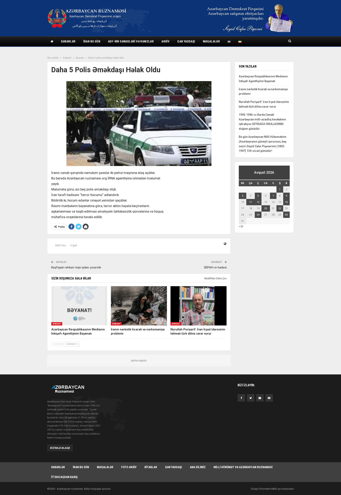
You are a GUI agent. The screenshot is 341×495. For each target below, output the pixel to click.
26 (258, 214)
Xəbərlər (68, 41)
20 (265, 208)
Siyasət (56, 324)
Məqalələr (211, 41)
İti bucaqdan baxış (64, 477)
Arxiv (165, 41)
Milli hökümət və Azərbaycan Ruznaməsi (243, 467)
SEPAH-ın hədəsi (215, 267)
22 (279, 208)
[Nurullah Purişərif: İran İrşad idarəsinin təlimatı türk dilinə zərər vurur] (198, 305)
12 (258, 202)
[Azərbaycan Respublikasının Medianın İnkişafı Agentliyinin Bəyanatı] (79, 305)
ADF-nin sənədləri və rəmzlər (131, 41)
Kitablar (150, 467)
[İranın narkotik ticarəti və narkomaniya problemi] (139, 305)
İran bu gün (91, 41)
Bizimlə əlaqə (60, 447)
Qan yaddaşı (186, 41)
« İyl (241, 226)
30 (286, 214)
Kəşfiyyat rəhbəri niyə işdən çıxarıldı (76, 267)
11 (250, 202)
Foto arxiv (129, 467)
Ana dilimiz (198, 467)
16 (286, 202)
